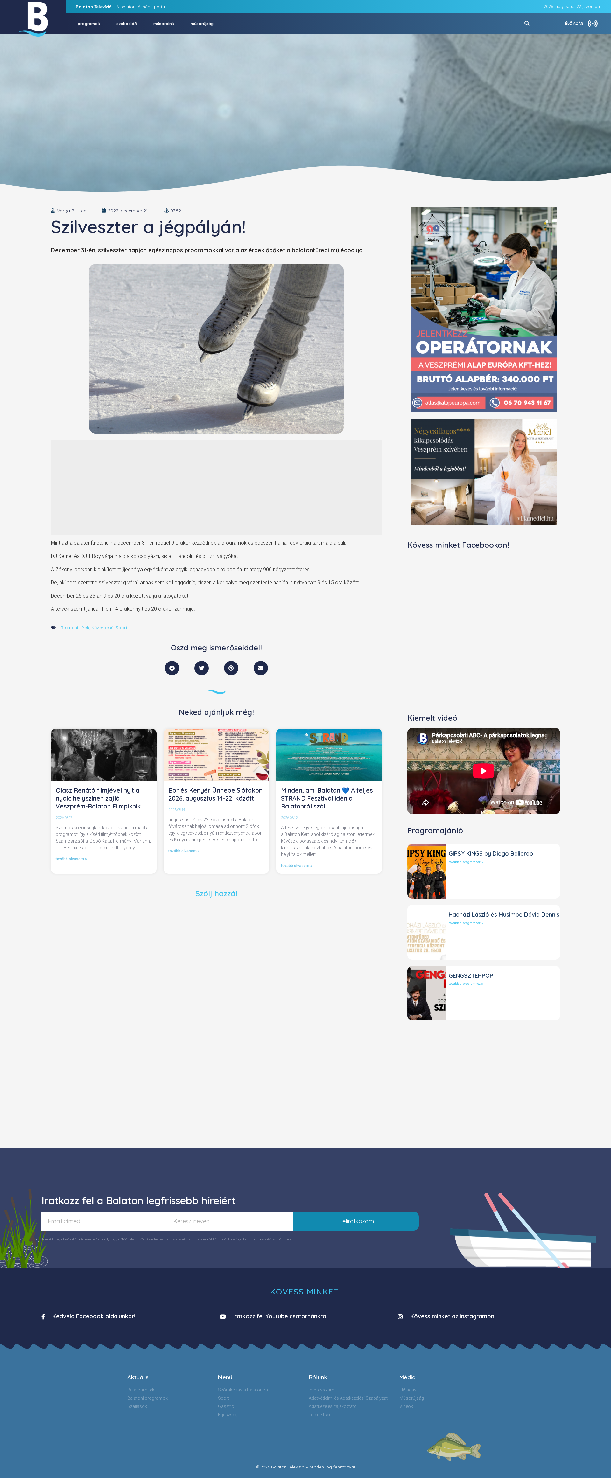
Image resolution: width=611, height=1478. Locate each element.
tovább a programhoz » (466, 862)
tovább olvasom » (71, 859)
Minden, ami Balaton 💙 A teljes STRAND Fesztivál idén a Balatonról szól (327, 798)
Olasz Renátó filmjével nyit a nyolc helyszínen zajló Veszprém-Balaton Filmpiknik (98, 798)
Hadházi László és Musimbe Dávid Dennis (504, 914)
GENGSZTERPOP (471, 975)
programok (89, 23)
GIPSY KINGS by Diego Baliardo (491, 853)
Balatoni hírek (74, 627)
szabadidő (126, 23)
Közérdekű (102, 627)
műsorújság (202, 23)
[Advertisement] (216, 487)
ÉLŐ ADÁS (574, 23)
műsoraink (163, 23)
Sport (121, 627)
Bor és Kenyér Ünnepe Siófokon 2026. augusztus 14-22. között (215, 794)
